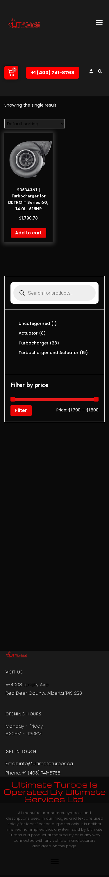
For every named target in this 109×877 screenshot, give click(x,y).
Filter (21, 410)
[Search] (100, 71)
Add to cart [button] (28, 233)
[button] (99, 22)
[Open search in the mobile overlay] (54, 293)
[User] (91, 71)
